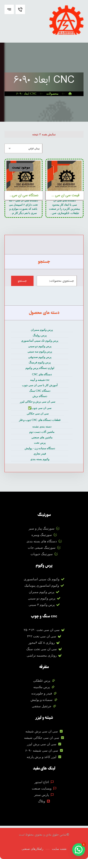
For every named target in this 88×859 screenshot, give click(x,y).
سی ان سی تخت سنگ (41, 649)
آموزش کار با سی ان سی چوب (40, 385)
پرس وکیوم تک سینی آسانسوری (39, 340)
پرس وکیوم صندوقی (39, 357)
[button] (9, 9)
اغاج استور (41, 782)
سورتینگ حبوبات (42, 554)
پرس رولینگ (40, 335)
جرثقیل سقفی (41, 706)
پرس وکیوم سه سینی (40, 351)
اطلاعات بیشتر (65, 172)
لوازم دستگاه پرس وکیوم (39, 368)
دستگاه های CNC (42, 374)
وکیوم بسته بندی (39, 459)
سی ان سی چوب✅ (39, 408)
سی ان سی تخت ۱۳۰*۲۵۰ (42, 630)
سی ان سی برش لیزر (41, 744)
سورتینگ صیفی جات (42, 547)
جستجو (22, 280)
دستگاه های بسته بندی (41, 541)
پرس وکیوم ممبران (42, 329)
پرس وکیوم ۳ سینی (42, 604)
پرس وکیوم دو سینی (39, 346)
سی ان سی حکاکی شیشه (41, 737)
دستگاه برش (39, 396)
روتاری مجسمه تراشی (42, 655)
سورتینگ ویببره (41, 535)
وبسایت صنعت (41, 788)
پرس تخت (40, 442)
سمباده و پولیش (42, 700)
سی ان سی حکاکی (38, 413)
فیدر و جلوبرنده (41, 693)
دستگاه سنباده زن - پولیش (40, 448)
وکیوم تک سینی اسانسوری (41, 579)
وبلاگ (41, 801)
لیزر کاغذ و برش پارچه (41, 757)
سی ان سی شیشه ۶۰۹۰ (41, 750)
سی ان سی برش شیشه (41, 731)
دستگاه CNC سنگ (39, 390)
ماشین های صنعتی (42, 437)
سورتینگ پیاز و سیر (41, 528)
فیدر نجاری (40, 453)
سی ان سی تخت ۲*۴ (41, 636)
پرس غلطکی (41, 680)
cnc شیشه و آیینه (40, 379)
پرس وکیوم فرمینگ (40, 362)
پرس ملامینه (41, 687)
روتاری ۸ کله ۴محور (41, 642)
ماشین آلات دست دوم (41, 431)
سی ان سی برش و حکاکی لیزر (37, 401)
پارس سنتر (41, 795)
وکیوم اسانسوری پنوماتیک (41, 585)
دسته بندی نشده (41, 426)
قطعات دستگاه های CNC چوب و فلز (39, 420)
